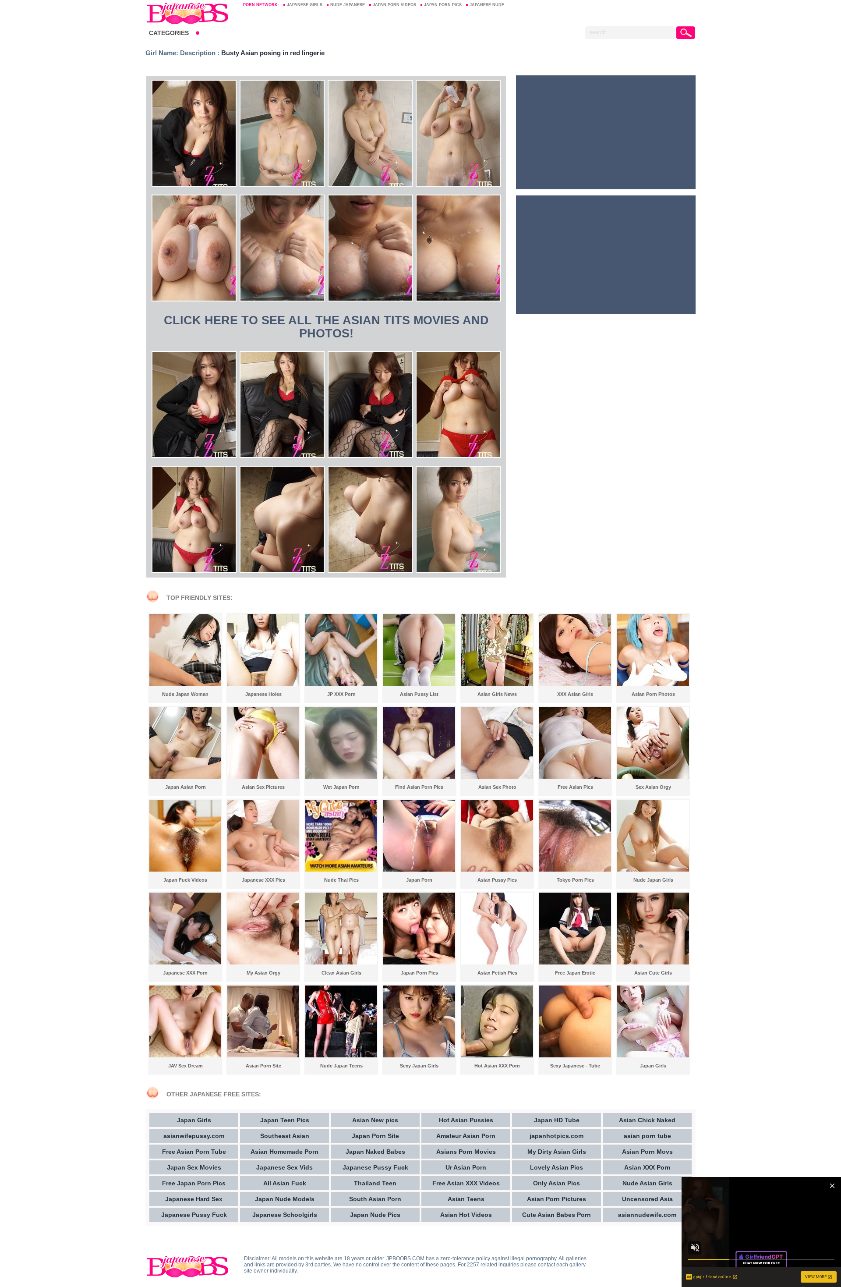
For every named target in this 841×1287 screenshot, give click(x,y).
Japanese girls (304, 5)
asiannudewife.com (647, 1214)
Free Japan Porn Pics (194, 1183)
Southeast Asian (284, 1135)
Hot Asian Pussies (466, 1120)
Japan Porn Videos (394, 5)
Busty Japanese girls (190, 13)
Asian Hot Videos (466, 1214)
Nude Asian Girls (647, 1183)
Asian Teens (466, 1198)
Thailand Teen (375, 1183)
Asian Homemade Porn (284, 1151)
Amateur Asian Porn (465, 1135)
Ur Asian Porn (465, 1167)
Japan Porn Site (375, 1135)
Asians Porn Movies (466, 1151)
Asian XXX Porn (647, 1167)
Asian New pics (375, 1120)
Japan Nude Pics (375, 1214)
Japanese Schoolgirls (284, 1214)
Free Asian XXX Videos (466, 1183)
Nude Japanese (347, 5)
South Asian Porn (375, 1198)
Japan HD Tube (557, 1120)
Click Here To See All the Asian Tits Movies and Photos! (326, 327)
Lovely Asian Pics (556, 1167)
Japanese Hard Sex (194, 1198)
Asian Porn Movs (647, 1151)
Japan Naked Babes (375, 1151)
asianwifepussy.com (193, 1135)
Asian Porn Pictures (556, 1198)
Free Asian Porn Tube (194, 1151)
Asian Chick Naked (647, 1120)
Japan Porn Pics (443, 5)
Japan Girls (194, 1120)
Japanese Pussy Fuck (194, 1214)
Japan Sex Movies (194, 1167)
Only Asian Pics (556, 1183)
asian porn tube (647, 1135)
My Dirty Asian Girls (556, 1151)
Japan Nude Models (284, 1198)
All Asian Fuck (284, 1183)
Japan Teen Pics (284, 1120)
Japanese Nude (487, 5)
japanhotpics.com (556, 1135)
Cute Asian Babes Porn (556, 1214)
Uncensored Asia (647, 1198)
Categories (169, 32)
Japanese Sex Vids (284, 1167)
